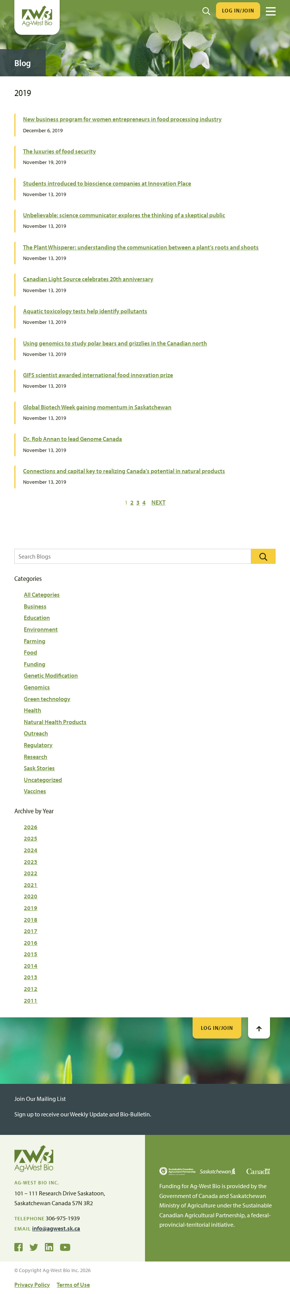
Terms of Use (73, 1284)
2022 (30, 873)
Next (158, 502)
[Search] (206, 10)
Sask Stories (39, 768)
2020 (30, 896)
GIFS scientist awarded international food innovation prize (98, 375)
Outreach (36, 733)
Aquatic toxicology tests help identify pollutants (85, 311)
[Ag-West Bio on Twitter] (33, 1246)
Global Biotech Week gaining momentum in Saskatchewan (97, 407)
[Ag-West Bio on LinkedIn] (49, 1246)
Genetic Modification (51, 675)
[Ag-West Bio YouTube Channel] (65, 1246)
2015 (30, 954)
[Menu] (271, 11)
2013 (30, 977)
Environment (41, 629)
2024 (30, 850)
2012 (30, 988)
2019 (30, 908)
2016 (30, 942)
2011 (30, 1000)
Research (35, 756)
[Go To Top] (259, 1028)
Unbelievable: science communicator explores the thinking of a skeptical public (124, 215)
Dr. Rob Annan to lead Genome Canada (72, 439)
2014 (30, 965)
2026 (30, 827)
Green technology (47, 699)
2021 (30, 884)
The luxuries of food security (59, 151)
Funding (34, 664)
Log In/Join (238, 10)
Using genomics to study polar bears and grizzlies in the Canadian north (115, 343)
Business (35, 606)
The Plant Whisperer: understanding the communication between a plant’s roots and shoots (141, 247)
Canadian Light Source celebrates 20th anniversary (88, 279)
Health (32, 710)
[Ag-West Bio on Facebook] (18, 1246)
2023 (30, 861)
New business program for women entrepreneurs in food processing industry (122, 119)
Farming (34, 641)
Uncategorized (43, 779)
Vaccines (35, 791)
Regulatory (38, 745)
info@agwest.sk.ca (56, 1228)
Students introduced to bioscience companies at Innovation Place (107, 183)
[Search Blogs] (263, 556)
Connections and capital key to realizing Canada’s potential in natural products (124, 471)
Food (30, 652)
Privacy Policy (32, 1284)
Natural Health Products (55, 722)
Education (37, 617)
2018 (30, 919)
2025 (30, 838)
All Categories (42, 594)
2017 (30, 931)
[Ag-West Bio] (37, 24)
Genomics (37, 687)
